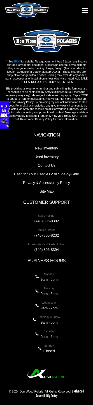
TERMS (17, 61)
